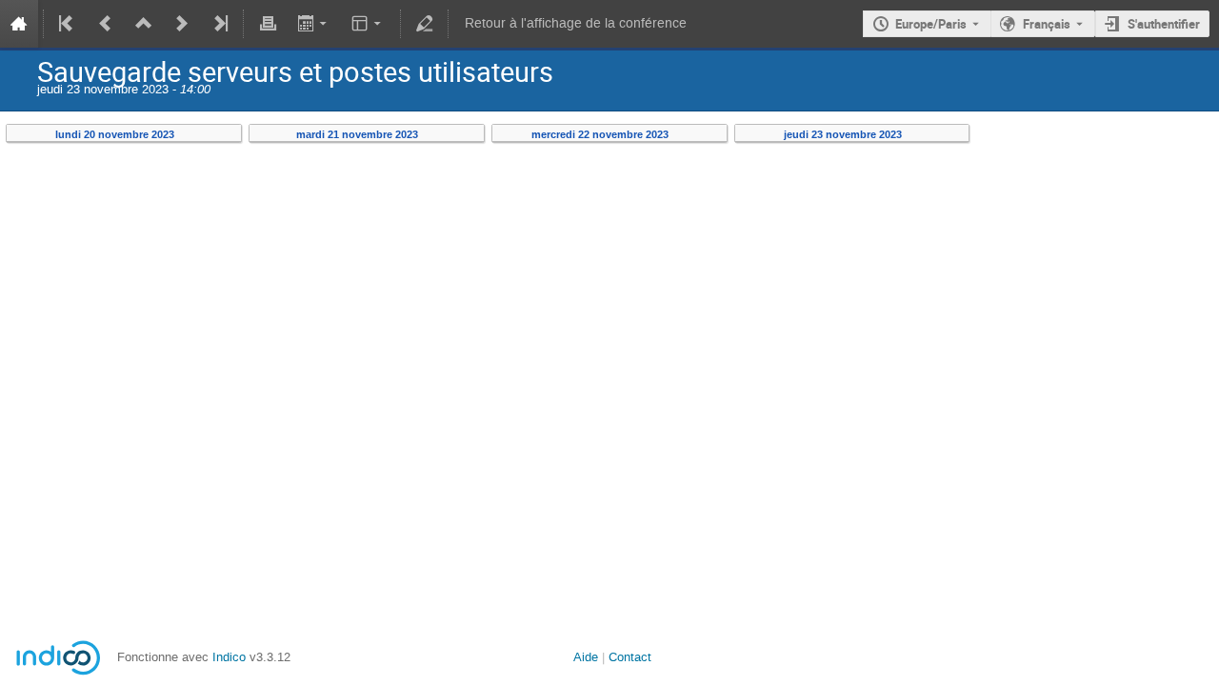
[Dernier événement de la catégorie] (219, 24)
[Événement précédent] (106, 24)
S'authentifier (1164, 23)
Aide (585, 657)
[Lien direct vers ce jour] (187, 135)
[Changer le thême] (368, 24)
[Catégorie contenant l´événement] (144, 24)
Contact (630, 657)
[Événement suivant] (182, 24)
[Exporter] (314, 24)
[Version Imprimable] (268, 24)
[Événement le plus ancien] (68, 24)
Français (1046, 23)
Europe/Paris (931, 23)
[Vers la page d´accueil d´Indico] (19, 24)
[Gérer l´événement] (425, 24)
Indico (229, 657)
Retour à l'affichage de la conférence (576, 23)
